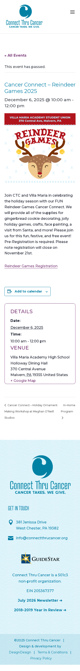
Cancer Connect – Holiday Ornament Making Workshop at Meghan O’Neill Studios (31, 411)
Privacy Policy (41, 658)
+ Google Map (23, 381)
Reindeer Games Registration (31, 266)
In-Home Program (68, 408)
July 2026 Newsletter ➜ (40, 600)
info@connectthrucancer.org (42, 538)
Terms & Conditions (53, 652)
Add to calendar (28, 291)
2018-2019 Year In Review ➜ (40, 610)
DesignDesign (20, 652)
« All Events (15, 55)
